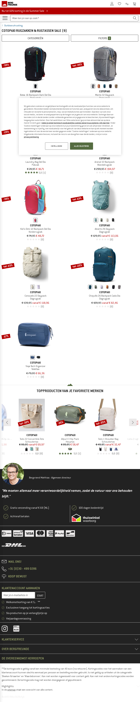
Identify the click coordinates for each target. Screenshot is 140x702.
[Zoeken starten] (134, 18)
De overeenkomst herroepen (23, 658)
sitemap (11, 689)
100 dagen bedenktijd (91, 508)
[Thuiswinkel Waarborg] (86, 518)
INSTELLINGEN (56, 146)
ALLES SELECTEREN (81, 146)
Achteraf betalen (19, 516)
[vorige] (7, 422)
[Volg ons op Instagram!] (7, 629)
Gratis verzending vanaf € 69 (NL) (29, 508)
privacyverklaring (31, 137)
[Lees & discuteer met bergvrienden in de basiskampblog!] (18, 629)
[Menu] (5, 17)
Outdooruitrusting (13, 25)
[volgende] (133, 422)
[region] (70, 126)
